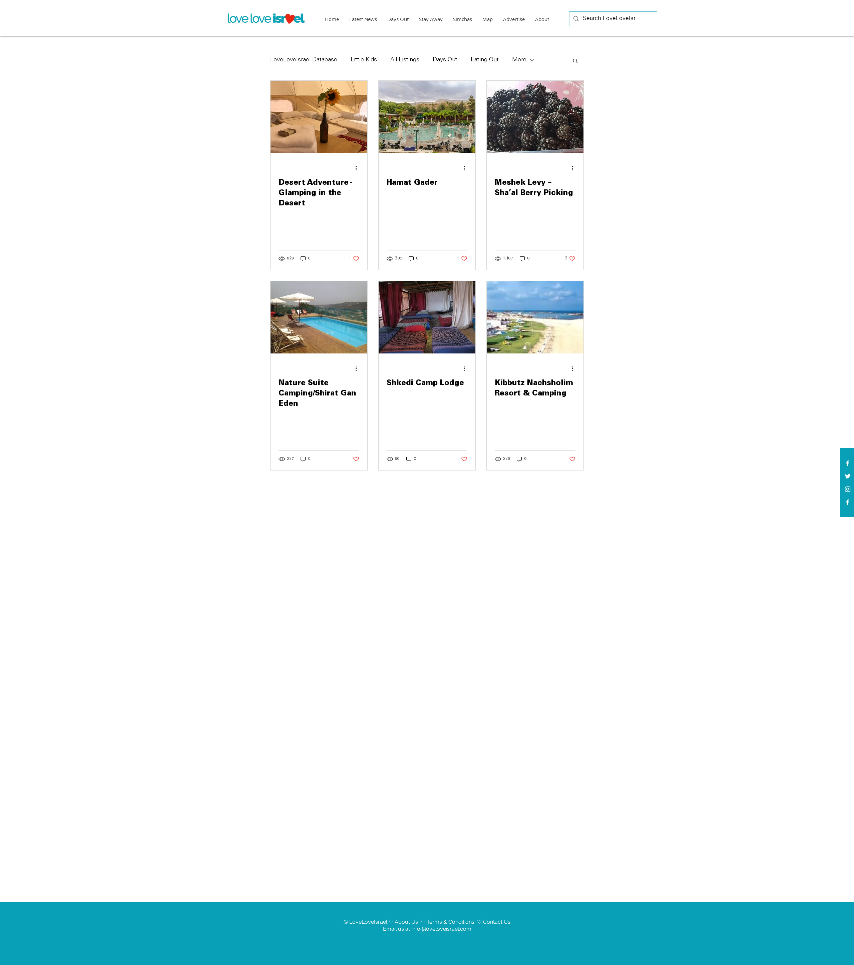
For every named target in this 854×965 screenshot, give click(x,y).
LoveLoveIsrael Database (303, 60)
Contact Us (496, 922)
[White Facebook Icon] (847, 463)
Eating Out (485, 60)
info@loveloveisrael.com (441, 929)
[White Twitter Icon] (847, 476)
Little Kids (364, 60)
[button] (575, 61)
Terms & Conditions (450, 922)
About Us (406, 922)
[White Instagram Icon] (847, 489)
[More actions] (358, 168)
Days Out (445, 60)
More (519, 60)
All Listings (404, 60)
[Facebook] (847, 502)
